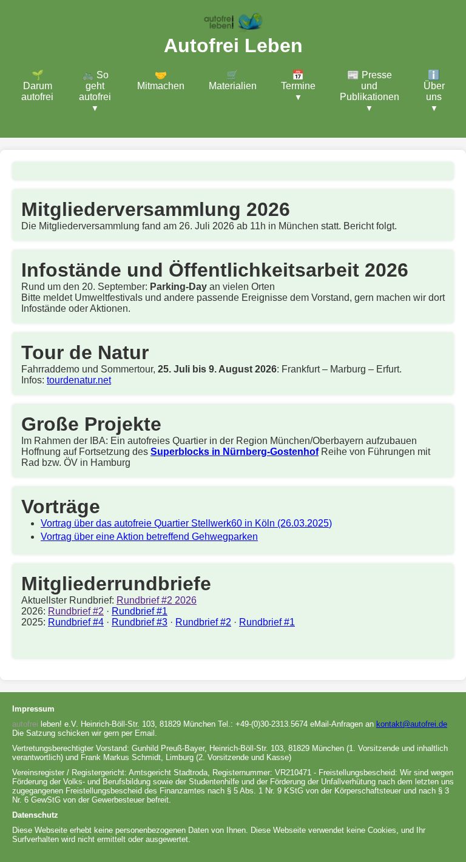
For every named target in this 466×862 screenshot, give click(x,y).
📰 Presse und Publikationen (369, 86)
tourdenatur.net (79, 380)
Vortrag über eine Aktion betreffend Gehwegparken (149, 536)
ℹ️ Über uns (434, 86)
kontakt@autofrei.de (411, 724)
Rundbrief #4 (76, 622)
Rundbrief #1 (139, 611)
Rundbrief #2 (76, 611)
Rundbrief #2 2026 (156, 600)
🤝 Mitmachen (160, 80)
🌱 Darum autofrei (37, 86)
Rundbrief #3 (139, 622)
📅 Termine (298, 80)
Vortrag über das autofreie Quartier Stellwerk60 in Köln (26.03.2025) (186, 523)
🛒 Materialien (233, 80)
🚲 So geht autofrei (95, 86)
